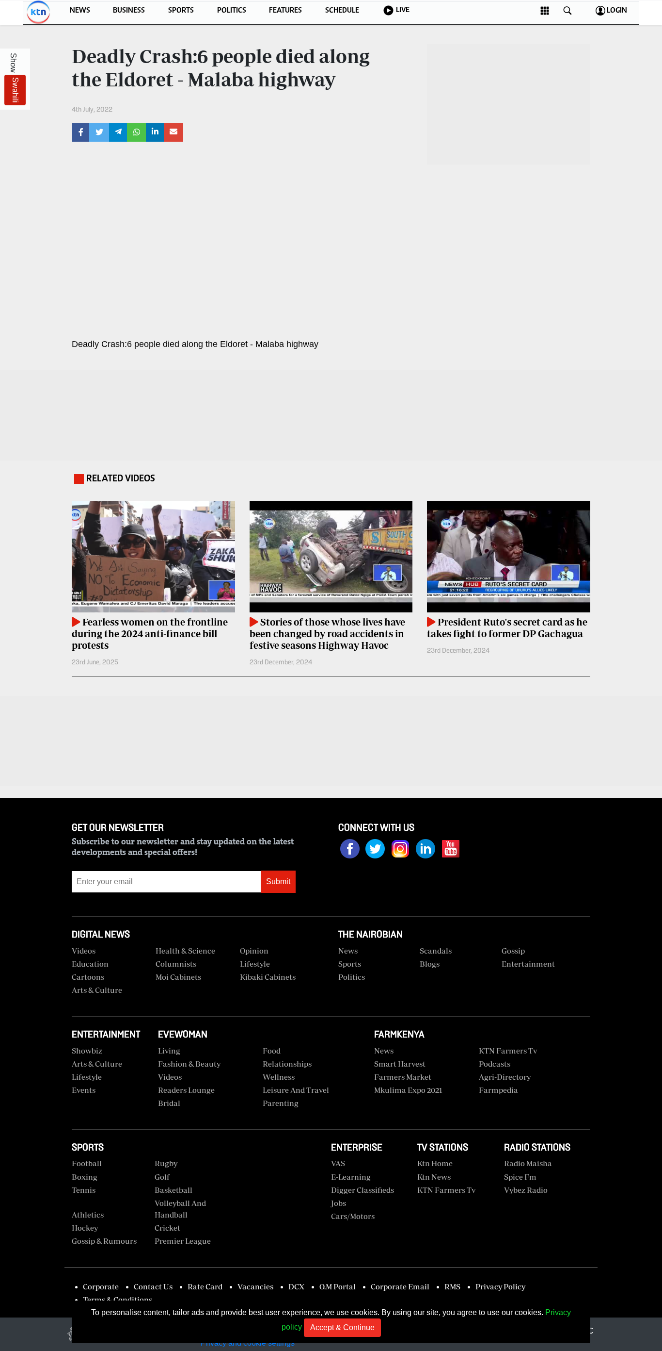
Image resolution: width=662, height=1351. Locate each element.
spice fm (520, 1176)
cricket (167, 1227)
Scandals (436, 950)
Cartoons (88, 976)
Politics (351, 976)
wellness (279, 1076)
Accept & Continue (342, 1327)
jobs (338, 1203)
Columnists (176, 963)
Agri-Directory (505, 1076)
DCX (296, 1286)
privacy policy (500, 1286)
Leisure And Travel (296, 1090)
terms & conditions (117, 1299)
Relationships (287, 1063)
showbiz (87, 1050)
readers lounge (186, 1090)
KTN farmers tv (508, 1050)
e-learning (351, 1176)
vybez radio (526, 1190)
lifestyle (87, 1076)
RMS (452, 1286)
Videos (170, 1076)
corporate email (400, 1286)
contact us (153, 1286)
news (384, 1050)
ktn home (435, 1163)
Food (272, 1050)
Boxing (84, 1176)
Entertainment (528, 963)
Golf (162, 1176)
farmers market (402, 1076)
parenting (281, 1103)
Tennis (83, 1190)
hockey (85, 1227)
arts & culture (97, 1063)
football (87, 1163)
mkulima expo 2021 (408, 1090)
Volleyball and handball (180, 1209)
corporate (101, 1286)
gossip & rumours (104, 1240)
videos (83, 950)
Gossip (513, 950)
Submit (278, 881)
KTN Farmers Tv (446, 1190)
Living (169, 1050)
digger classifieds (362, 1190)
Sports (349, 963)
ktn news (434, 1176)
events (83, 1090)
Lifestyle (255, 963)
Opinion (254, 950)
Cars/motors (353, 1216)
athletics (88, 1214)
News (348, 950)
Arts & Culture (97, 990)
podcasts (494, 1063)
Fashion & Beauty (189, 1063)
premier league (183, 1240)
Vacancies (255, 1286)
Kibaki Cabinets (268, 976)
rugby (166, 1163)
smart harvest (400, 1063)
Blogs (430, 963)
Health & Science (185, 950)
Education (90, 963)
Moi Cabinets (178, 976)
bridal (169, 1103)
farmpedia (498, 1090)
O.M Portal (337, 1286)
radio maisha (528, 1163)
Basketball (173, 1190)
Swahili (15, 90)
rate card (205, 1286)
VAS (338, 1163)
